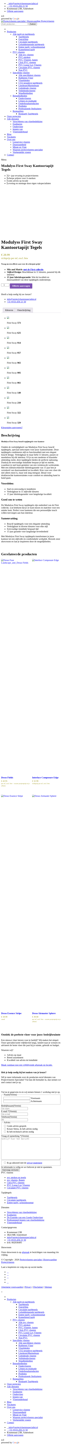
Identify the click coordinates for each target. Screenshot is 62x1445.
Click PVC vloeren (15, 1182)
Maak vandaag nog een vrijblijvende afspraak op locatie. (26, 1065)
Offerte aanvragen (15, 11)
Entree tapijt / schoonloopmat (20, 1202)
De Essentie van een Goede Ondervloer (25, 1217)
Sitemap (48, 1287)
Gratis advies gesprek (16, 1126)
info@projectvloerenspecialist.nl (23, 3)
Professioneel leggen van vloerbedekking (25, 1220)
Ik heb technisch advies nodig (20, 1131)
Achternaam (36, 1101)
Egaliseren (11, 1215)
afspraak (25, 1252)
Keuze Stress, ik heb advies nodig (22, 1129)
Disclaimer (38, 1287)
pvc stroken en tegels (16, 1177)
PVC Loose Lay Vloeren (18, 1185)
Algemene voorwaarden (12, 1287)
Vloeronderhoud (14, 1222)
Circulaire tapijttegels (16, 1200)
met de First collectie (33, 269)
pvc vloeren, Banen (16, 1180)
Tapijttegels (12, 1197)
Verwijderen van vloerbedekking (22, 1212)
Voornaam (35, 1098)
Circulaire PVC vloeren (17, 1188)
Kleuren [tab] (9, 310)
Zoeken (33, 24)
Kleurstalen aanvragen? (11, 427)
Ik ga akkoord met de (24, 1163)
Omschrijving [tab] (23, 310)
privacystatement (34, 1163)
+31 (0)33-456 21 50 (18, 6)
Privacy (28, 1287)
